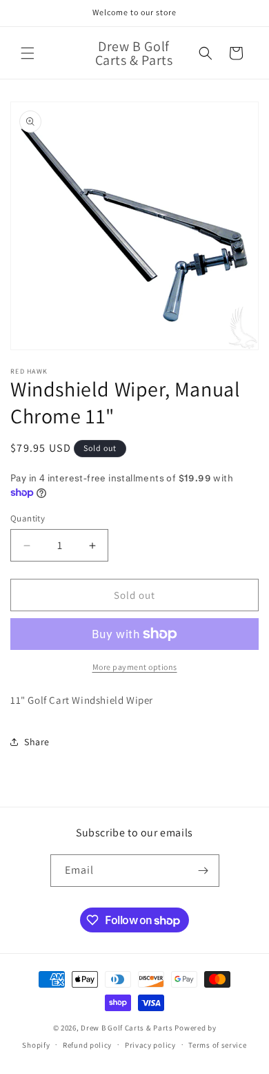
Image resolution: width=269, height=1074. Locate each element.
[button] (27, 53)
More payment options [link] (134, 667)
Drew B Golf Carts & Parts (128, 1028)
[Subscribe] (203, 870)
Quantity (27, 518)
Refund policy (87, 1045)
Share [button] (37, 742)
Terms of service (217, 1045)
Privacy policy (150, 1045)
